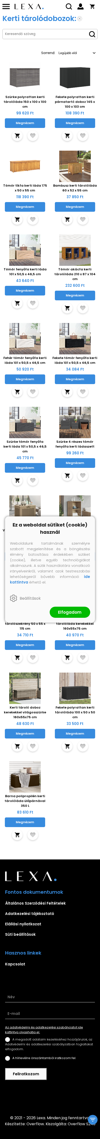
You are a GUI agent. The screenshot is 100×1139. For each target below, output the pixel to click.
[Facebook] (50, 1097)
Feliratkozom (26, 1074)
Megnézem (25, 123)
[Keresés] (69, 6)
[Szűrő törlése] (79, 18)
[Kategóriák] (93, 1120)
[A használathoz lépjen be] (32, 135)
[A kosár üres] (92, 6)
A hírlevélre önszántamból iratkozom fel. (44, 1058)
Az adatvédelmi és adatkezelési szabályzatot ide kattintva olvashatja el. (44, 1029)
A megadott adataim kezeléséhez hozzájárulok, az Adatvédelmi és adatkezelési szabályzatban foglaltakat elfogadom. (49, 1044)
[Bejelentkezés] (80, 6)
